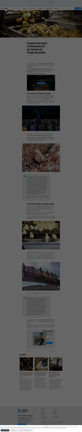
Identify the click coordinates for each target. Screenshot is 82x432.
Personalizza (14, 430)
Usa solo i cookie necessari (25, 430)
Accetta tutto (5, 430)
